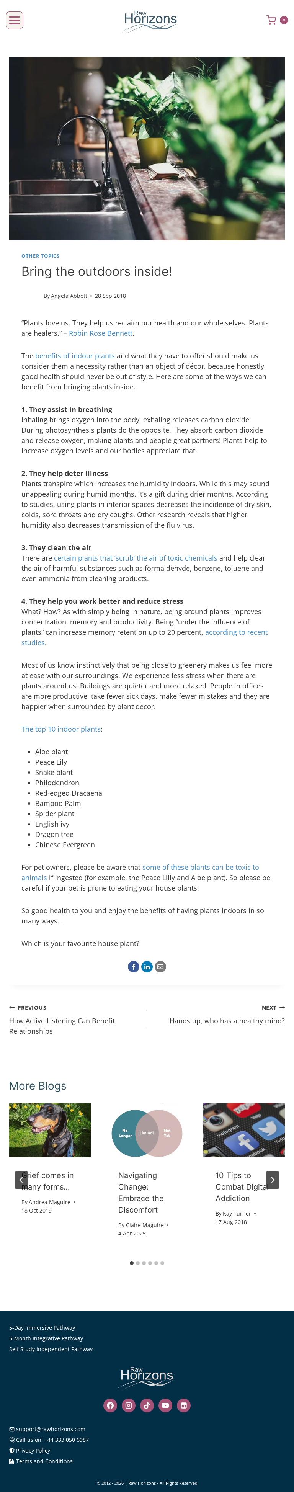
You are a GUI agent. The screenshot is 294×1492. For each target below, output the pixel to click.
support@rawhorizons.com (50, 1429)
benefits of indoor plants (75, 355)
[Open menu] (14, 20)
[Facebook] (133, 966)
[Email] (160, 966)
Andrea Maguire (49, 1202)
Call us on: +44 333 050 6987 (52, 1439)
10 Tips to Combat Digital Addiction (242, 1187)
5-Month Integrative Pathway (46, 1338)
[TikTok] (147, 1405)
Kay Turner (237, 1213)
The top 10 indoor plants (61, 729)
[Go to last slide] (21, 1180)
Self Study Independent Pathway (51, 1349)
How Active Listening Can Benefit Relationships (62, 1020)
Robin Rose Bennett (100, 333)
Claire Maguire (145, 1225)
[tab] (132, 1263)
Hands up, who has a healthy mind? (227, 1014)
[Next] (272, 1180)
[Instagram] (129, 1405)
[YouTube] (165, 1405)
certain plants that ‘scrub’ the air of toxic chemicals (135, 557)
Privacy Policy (33, 1450)
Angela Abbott (69, 295)
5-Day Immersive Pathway (42, 1327)
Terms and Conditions (44, 1461)
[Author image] (31, 296)
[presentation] (50, 1130)
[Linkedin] (184, 1405)
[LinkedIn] (147, 966)
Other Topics (40, 256)
